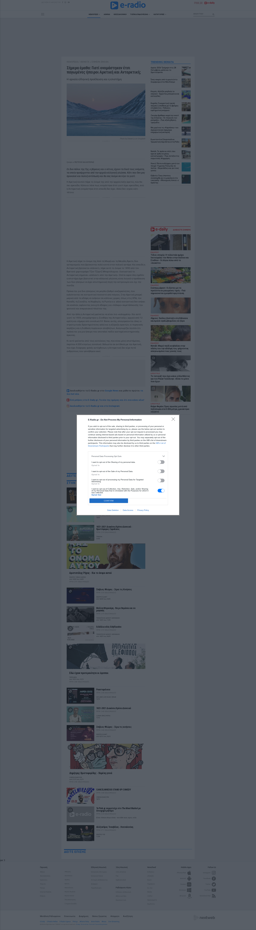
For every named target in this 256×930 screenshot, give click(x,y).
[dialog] (128, 465)
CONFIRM (109, 501)
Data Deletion (113, 510)
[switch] (161, 462)
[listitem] (128, 456)
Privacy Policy (143, 510)
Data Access (128, 510)
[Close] (174, 419)
